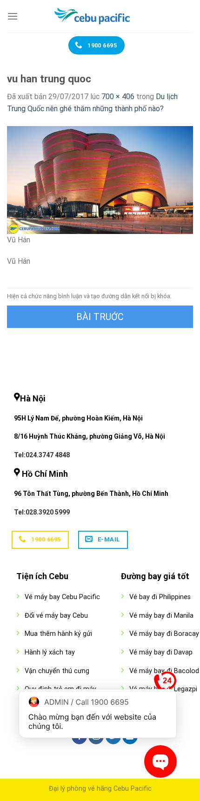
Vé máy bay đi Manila (161, 616)
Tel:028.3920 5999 (42, 512)
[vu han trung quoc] (100, 179)
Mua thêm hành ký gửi (58, 634)
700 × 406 (117, 96)
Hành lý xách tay (50, 652)
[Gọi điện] (165, 685)
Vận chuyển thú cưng (57, 671)
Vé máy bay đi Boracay (164, 634)
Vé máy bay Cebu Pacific (62, 597)
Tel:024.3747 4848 (42, 455)
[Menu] (12, 16)
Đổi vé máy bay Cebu (56, 616)
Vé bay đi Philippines (160, 597)
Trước (100, 317)
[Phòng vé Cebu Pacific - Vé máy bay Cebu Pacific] (100, 16)
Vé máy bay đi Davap (161, 652)
